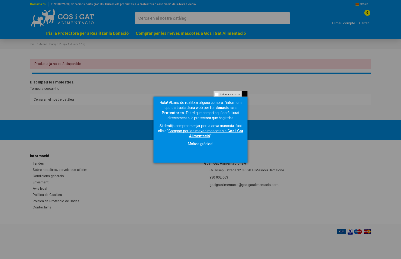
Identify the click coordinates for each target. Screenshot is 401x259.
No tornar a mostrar (230, 94)
